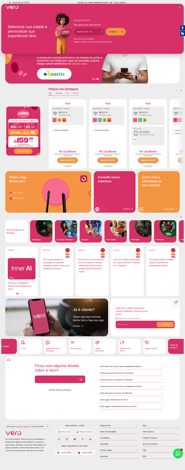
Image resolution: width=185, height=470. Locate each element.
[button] (180, 90)
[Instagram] (67, 439)
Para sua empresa (86, 432)
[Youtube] (74, 439)
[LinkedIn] (90, 439)
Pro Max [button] (75, 93)
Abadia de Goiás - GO (103, 3)
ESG (144, 456)
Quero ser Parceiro (150, 444)
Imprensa (104, 456)
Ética (144, 425)
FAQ (144, 450)
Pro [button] (67, 93)
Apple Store (18, 198)
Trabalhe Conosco (150, 438)
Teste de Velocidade (108, 432)
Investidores (105, 438)
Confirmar (113, 32)
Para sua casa (66, 432)
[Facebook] (82, 439)
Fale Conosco (148, 432)
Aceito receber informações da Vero (129, 318)
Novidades (104, 444)
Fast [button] (50, 93)
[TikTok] (59, 439)
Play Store (17, 193)
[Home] (27, 433)
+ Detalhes (67, 166)
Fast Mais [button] (59, 93)
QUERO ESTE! (67, 160)
